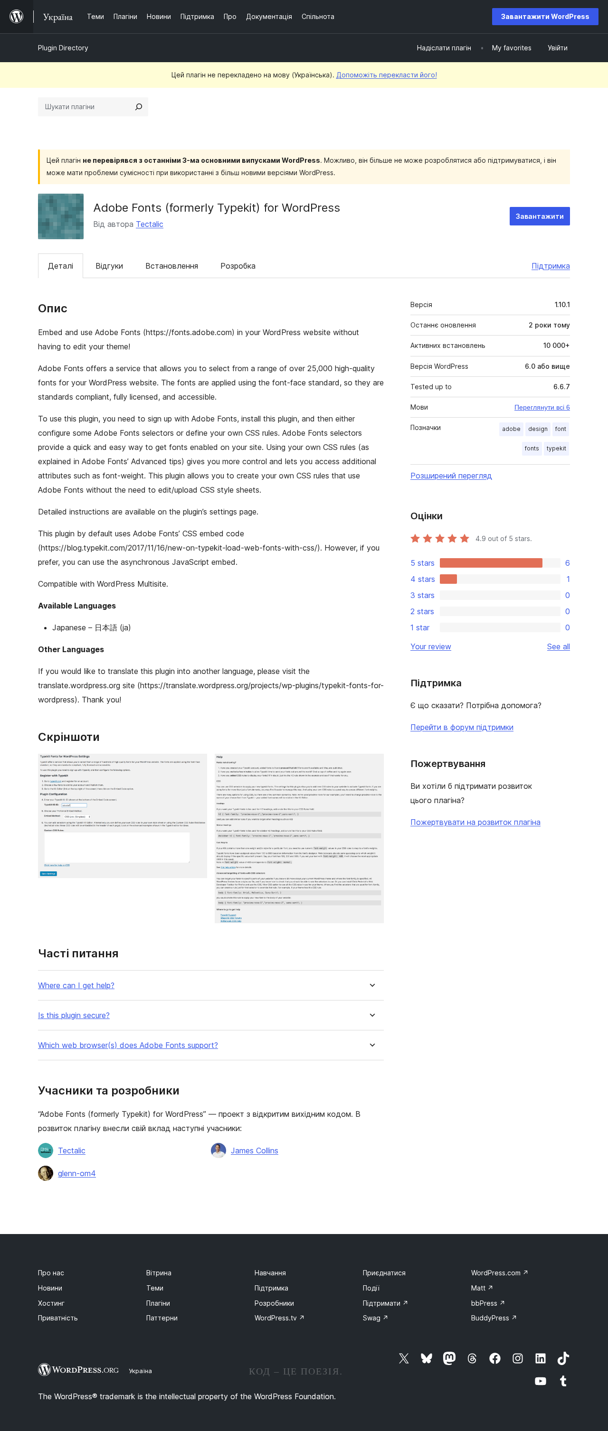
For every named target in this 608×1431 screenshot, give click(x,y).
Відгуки (109, 266)
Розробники (274, 1303)
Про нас (51, 1273)
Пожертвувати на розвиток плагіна (475, 822)
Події (371, 1288)
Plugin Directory (63, 48)
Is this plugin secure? (74, 1015)
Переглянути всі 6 (542, 407)
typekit (556, 448)
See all (558, 646)
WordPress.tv (280, 1318)
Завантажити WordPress (545, 16)
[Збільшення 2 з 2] (371, 766)
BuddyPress (494, 1318)
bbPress (488, 1303)
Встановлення (171, 266)
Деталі (60, 266)
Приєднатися (384, 1273)
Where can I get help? (76, 985)
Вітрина (158, 1273)
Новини (50, 1288)
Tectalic (149, 224)
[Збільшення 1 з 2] (194, 766)
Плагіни (158, 1303)
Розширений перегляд (451, 475)
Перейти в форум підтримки (461, 727)
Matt (482, 1288)
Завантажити (540, 216)
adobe (511, 428)
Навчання (270, 1273)
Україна (140, 1371)
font (560, 428)
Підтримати (385, 1303)
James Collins (254, 1150)
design (538, 428)
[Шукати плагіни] (138, 106)
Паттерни (162, 1318)
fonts (532, 448)
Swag (376, 1318)
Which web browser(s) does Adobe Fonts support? (128, 1045)
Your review (430, 646)
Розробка (238, 266)
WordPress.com (500, 1273)
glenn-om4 (77, 1173)
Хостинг (51, 1303)
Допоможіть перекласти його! (386, 75)
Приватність (58, 1318)
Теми (154, 1288)
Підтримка (551, 266)
